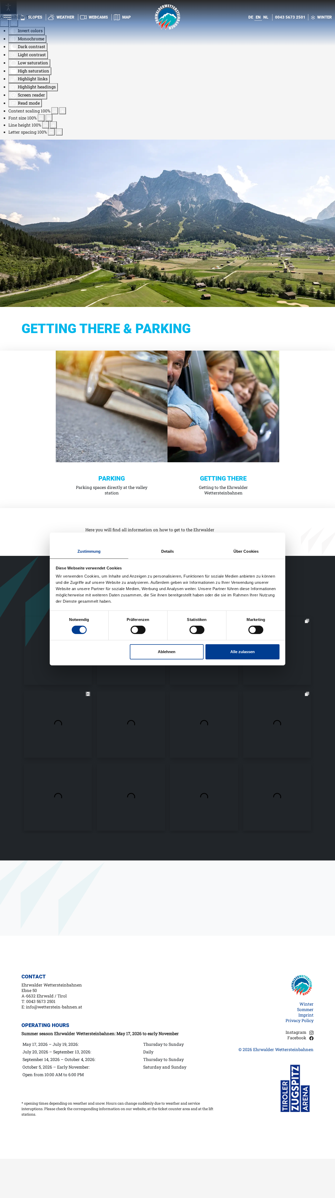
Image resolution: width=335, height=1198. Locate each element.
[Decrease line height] (45, 124)
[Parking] (112, 406)
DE (250, 17)
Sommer (305, 1009)
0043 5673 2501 (290, 17)
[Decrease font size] (41, 117)
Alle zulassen (242, 651)
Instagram (296, 1032)
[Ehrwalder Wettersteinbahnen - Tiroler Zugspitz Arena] (297, 1088)
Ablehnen (166, 651)
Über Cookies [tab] (246, 551)
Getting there (223, 478)
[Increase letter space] (59, 131)
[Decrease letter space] (51, 131)
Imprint (306, 1015)
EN (258, 17)
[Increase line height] (53, 124)
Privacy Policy (300, 1020)
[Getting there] (223, 406)
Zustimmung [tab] (89, 551)
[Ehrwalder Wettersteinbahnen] (167, 16)
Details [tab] (167, 551)
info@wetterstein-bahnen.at (54, 1006)
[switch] (138, 630)
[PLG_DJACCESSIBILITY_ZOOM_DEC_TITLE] (54, 110)
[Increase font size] (49, 117)
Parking (111, 478)
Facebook (297, 1037)
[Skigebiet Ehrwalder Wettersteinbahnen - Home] (302, 986)
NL (265, 17)
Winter (306, 1004)
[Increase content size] (62, 110)
